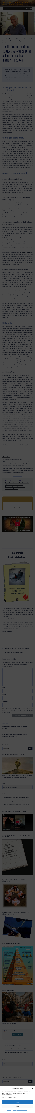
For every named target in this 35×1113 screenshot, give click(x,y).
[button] (32, 1088)
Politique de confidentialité (20, 1110)
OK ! (17, 1102)
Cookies (9, 1110)
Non (17, 1106)
